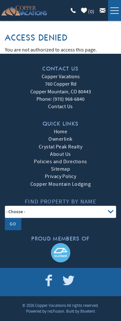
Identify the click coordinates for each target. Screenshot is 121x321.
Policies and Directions (60, 161)
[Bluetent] (60, 252)
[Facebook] (49, 280)
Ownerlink (60, 139)
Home (60, 131)
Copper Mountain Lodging (60, 184)
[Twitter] (69, 280)
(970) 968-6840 (69, 99)
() (91, 11)
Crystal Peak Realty (60, 147)
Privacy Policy (60, 176)
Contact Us (60, 106)
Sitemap (60, 169)
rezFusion (55, 311)
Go (13, 224)
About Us (60, 154)
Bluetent (87, 311)
